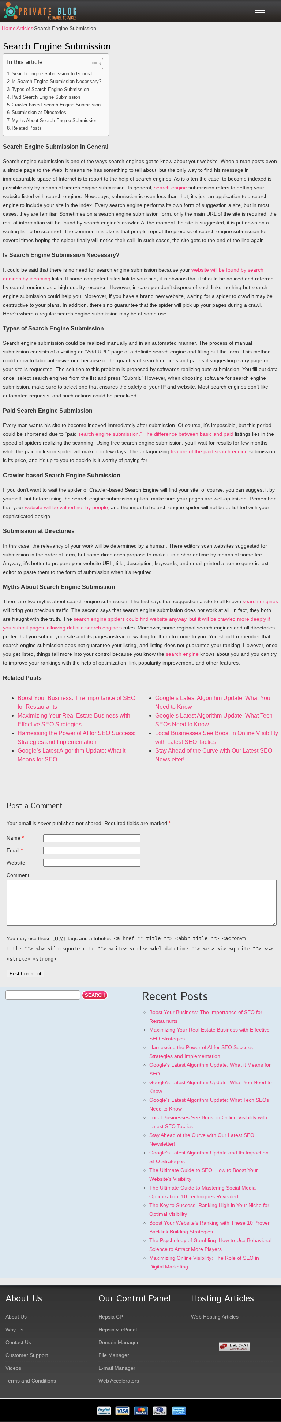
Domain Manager (118, 1342)
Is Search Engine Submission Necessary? (56, 81)
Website (16, 863)
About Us (16, 1317)
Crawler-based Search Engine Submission (56, 104)
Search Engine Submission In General (52, 73)
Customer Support (26, 1355)
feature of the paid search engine (209, 451)
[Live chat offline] (250, 1346)
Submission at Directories (39, 112)
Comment (18, 875)
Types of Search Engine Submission (50, 89)
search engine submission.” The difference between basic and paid (155, 434)
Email (13, 850)
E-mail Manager (116, 1368)
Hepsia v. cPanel (117, 1329)
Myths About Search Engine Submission (54, 120)
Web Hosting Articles (215, 1317)
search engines (260, 601)
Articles (24, 28)
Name (13, 838)
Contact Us (18, 1342)
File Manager (113, 1355)
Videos (13, 1368)
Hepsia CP (110, 1317)
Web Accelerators (118, 1381)
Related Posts (27, 128)
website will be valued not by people (66, 507)
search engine (170, 187)
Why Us (14, 1329)
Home (9, 28)
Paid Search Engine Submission (46, 97)
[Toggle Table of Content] (92, 63)
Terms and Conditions (30, 1381)
